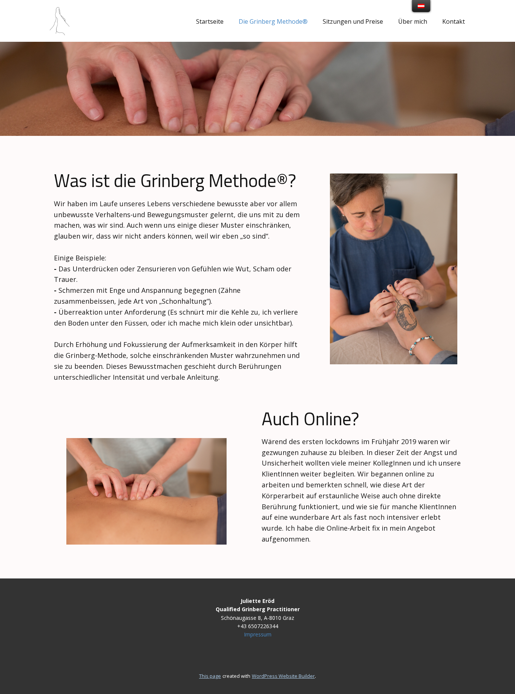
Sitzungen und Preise (353, 21)
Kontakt (453, 21)
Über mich (412, 21)
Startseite (210, 21)
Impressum (257, 634)
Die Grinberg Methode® (273, 21)
